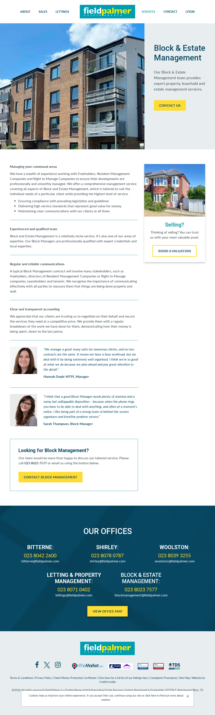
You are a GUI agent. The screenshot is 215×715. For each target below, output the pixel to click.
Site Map (184, 678)
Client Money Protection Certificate (75, 678)
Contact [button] (170, 11)
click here (150, 695)
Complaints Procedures (163, 678)
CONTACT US (170, 105)
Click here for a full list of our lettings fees (123, 678)
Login (190, 11)
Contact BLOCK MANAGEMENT (50, 477)
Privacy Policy (43, 678)
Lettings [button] (62, 11)
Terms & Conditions (21, 678)
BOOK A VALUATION (174, 250)
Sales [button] (43, 11)
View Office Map (107, 611)
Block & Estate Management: (141, 578)
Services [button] (148, 11)
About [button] (25, 11)
